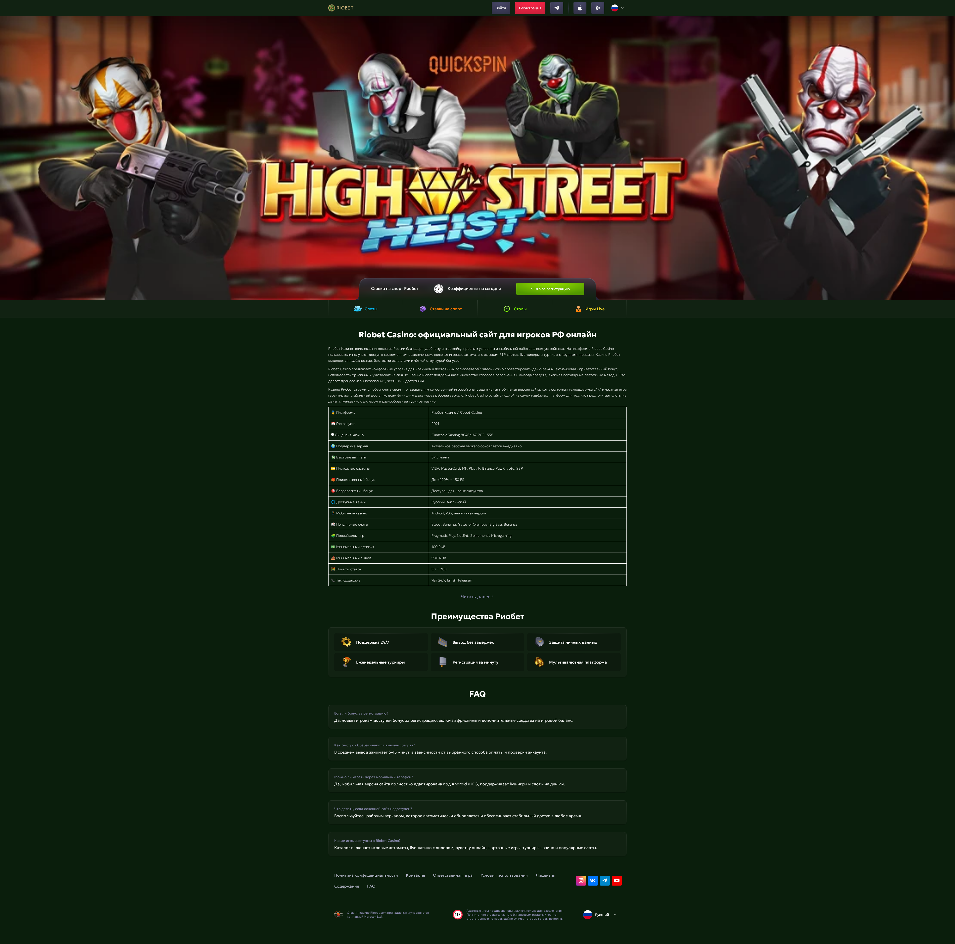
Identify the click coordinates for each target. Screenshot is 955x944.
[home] (340, 7)
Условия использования (504, 875)
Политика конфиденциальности (366, 875)
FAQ (371, 886)
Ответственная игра (453, 875)
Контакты (415, 875)
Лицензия (545, 875)
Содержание (346, 886)
